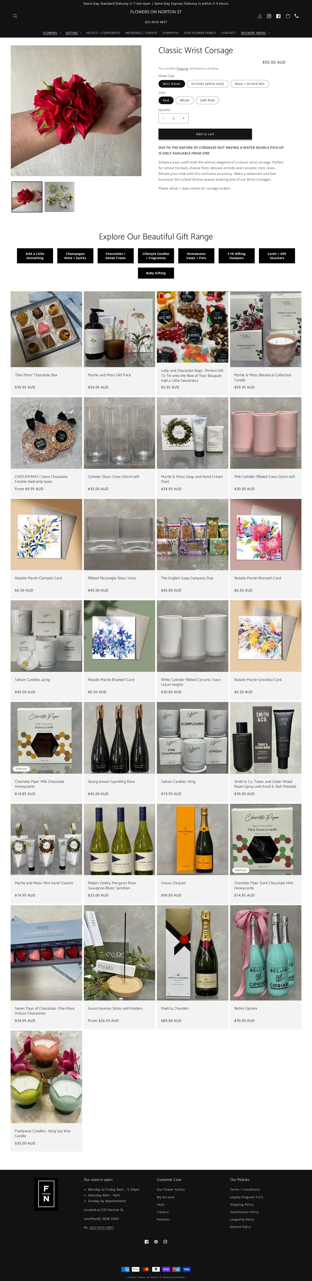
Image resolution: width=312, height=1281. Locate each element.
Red (166, 100)
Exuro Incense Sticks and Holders (115, 1008)
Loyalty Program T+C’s (247, 1197)
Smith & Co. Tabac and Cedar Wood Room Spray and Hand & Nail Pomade (265, 784)
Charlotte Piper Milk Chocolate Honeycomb (40, 784)
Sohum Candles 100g (178, 781)
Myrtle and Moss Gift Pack (109, 375)
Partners (163, 1219)
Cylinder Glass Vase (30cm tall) (114, 476)
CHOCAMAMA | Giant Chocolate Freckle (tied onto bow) (41, 479)
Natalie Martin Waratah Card (257, 578)
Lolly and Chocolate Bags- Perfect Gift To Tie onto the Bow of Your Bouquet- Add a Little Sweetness (192, 375)
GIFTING (72, 33)
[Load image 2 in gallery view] (59, 197)
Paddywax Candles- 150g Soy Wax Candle (43, 1134)
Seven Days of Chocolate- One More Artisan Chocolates (45, 1011)
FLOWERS (50, 33)
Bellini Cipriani (245, 1008)
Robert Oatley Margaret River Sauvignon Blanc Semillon (112, 886)
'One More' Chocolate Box (36, 375)
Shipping (182, 68)
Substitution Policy (244, 1212)
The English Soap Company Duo (187, 578)
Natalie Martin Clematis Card (38, 578)
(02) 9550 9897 (156, 22)
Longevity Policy (242, 1219)
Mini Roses (172, 84)
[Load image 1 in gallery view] (27, 197)
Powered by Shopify (173, 1277)
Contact (163, 1212)
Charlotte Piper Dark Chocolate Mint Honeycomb (263, 886)
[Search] (15, 16)
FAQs (160, 1204)
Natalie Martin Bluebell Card (111, 680)
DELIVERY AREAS (253, 33)
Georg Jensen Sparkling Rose (111, 781)
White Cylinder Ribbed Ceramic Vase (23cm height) (191, 683)
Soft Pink (207, 100)
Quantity (164, 110)
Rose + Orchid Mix (250, 84)
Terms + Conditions (245, 1189)
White (184, 100)
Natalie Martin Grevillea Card (258, 680)
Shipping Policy (242, 1204)
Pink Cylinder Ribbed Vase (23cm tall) (264, 476)
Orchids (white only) (207, 84)
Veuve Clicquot (173, 883)
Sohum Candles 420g (32, 680)
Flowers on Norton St (149, 1277)
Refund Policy (240, 1227)
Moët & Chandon (174, 1008)
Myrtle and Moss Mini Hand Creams (44, 883)
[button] (51, 32)
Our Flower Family (171, 1189)
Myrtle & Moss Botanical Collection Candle (262, 378)
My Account (166, 1197)
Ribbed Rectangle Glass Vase (112, 578)
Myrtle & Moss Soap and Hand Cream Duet (192, 479)
